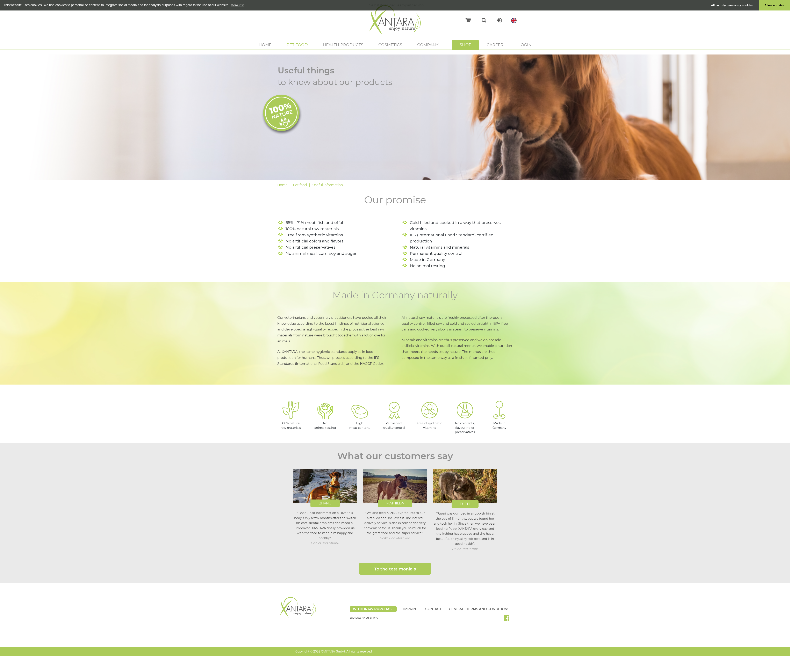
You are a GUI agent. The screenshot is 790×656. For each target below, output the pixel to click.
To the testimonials (395, 568)
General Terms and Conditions (479, 609)
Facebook (508, 619)
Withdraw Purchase (373, 609)
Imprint (410, 609)
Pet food (297, 44)
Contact (433, 609)
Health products (343, 44)
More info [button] (237, 5)
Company (427, 44)
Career (495, 44)
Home (265, 44)
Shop (466, 44)
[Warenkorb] (466, 20)
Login (525, 44)
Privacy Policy (364, 618)
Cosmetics (390, 44)
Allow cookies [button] (774, 5)
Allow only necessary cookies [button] (732, 5)
